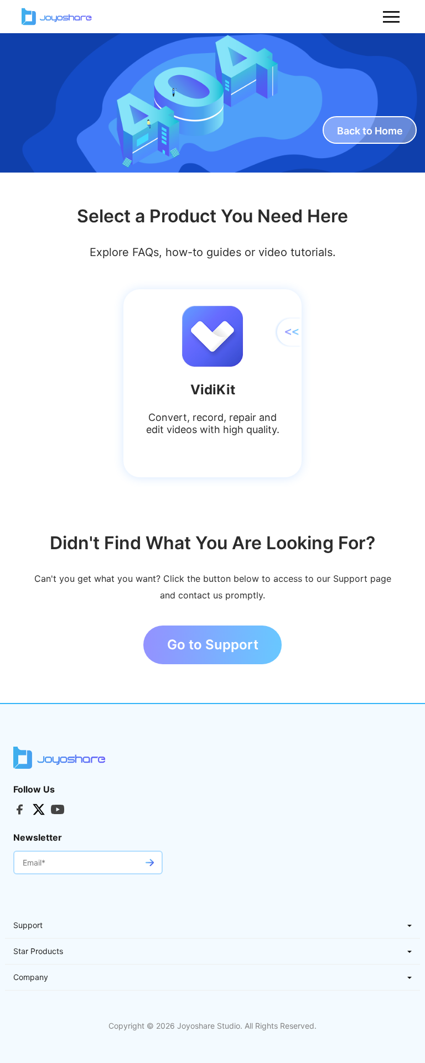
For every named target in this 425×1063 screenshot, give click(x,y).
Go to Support (212, 645)
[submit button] (149, 862)
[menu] (391, 17)
